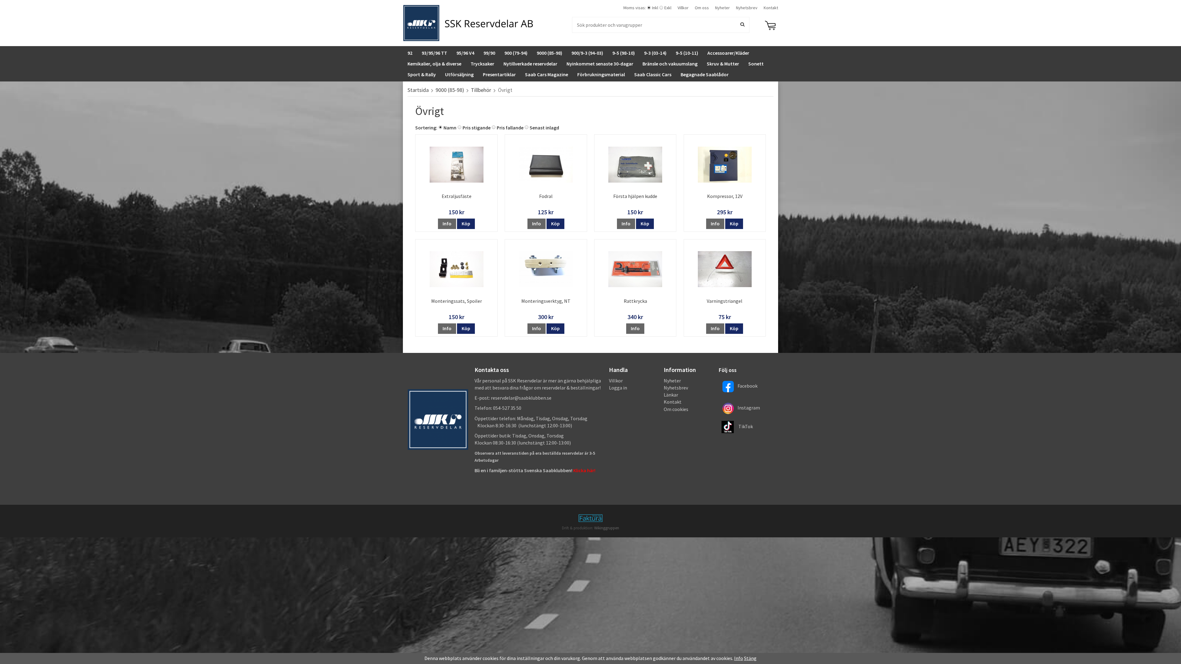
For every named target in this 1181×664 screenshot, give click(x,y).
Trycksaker (482, 64)
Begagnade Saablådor (705, 74)
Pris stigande (477, 127)
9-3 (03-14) (655, 53)
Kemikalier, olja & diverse (434, 64)
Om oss (702, 7)
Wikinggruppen (606, 528)
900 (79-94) (515, 53)
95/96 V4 (465, 53)
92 (410, 53)
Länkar (671, 395)
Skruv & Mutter (723, 64)
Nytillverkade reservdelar (530, 64)
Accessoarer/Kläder (728, 53)
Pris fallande (510, 127)
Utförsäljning (459, 74)
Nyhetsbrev (747, 7)
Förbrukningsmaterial (601, 74)
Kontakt (771, 7)
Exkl (667, 7)
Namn (449, 127)
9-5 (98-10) (623, 53)
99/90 (489, 53)
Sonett (756, 64)
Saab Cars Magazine (546, 74)
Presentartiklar (499, 74)
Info (447, 223)
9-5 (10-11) (687, 53)
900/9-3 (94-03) (587, 53)
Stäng (750, 658)
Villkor (683, 7)
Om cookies (676, 409)
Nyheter (722, 7)
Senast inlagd (544, 127)
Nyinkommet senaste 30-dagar (600, 64)
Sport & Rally (422, 74)
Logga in (618, 388)
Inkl (655, 7)
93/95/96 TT (434, 53)
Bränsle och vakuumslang (670, 64)
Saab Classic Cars (652, 74)
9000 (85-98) (549, 53)
